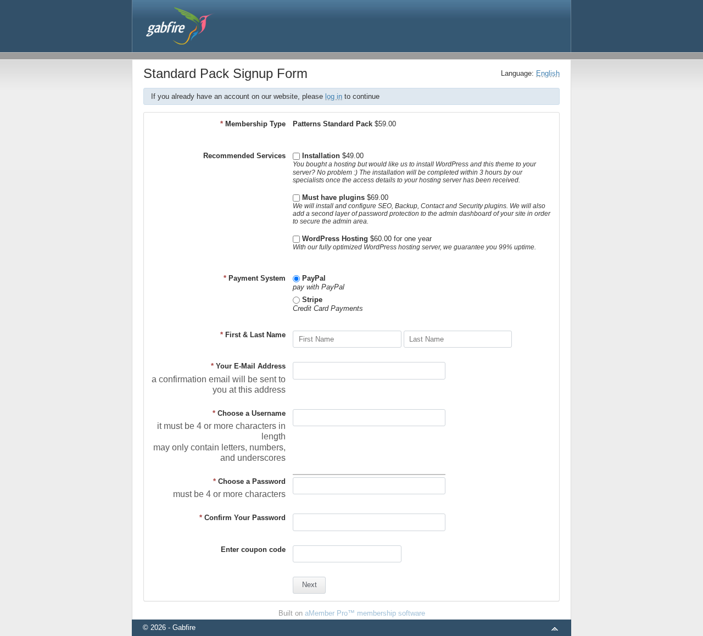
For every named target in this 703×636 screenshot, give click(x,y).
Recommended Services (244, 156)
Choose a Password (249, 481)
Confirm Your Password (242, 518)
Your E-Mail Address (248, 366)
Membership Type (253, 124)
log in (333, 96)
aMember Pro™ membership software (365, 613)
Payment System (255, 278)
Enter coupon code (253, 549)
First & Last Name (253, 335)
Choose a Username (249, 413)
